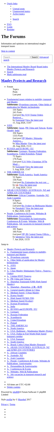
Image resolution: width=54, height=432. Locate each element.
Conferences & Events (17, 221)
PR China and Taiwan (35, 128)
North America (26, 174)
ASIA (9, 125)
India (17, 130)
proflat (9, 399)
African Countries (27, 195)
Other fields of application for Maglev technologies (29, 105)
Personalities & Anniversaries (32, 218)
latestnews (20, 237)
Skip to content (8, 51)
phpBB (16, 392)
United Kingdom (27, 154)
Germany (23, 151)
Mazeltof (22, 399)
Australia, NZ (42, 195)
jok (17, 185)
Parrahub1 (20, 208)
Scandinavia (12, 154)
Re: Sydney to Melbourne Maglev (36, 205)
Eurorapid (20, 120)
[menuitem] (19, 8)
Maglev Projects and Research (23, 80)
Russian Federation (37, 151)
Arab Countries (14, 198)
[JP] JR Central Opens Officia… (36, 234)
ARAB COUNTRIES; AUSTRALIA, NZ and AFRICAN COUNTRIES (28, 191)
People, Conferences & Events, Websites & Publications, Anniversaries (26, 214)
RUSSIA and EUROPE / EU (20, 148)
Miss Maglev (21, 143)
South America (40, 174)
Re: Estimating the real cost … (35, 182)
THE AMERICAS (15, 172)
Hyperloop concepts (28, 104)
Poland (39, 154)
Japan (21, 128)
